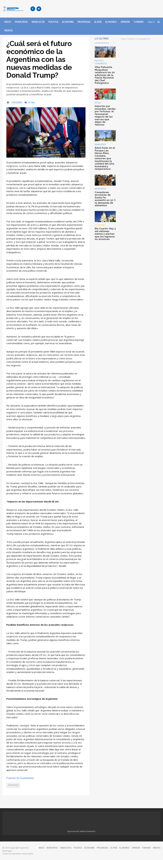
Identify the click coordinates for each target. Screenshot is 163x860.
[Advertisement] (103, 9)
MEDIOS (8, 30)
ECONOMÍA (68, 22)
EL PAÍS (98, 22)
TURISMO (139, 22)
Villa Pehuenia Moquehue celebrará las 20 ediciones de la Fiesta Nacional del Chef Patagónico (105, 75)
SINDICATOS (38, 22)
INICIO (7, 22)
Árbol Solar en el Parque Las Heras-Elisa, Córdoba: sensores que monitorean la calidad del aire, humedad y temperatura (105, 158)
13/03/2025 (16, 102)
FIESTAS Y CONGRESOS (101, 62)
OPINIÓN (125, 22)
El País (31, 102)
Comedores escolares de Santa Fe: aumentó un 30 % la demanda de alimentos (105, 199)
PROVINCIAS (84, 22)
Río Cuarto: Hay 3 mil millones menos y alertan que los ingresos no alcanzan (105, 234)
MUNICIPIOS (21, 22)
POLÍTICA (53, 22)
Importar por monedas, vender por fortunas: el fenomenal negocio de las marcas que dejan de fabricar (105, 115)
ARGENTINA (13, 785)
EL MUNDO (111, 22)
